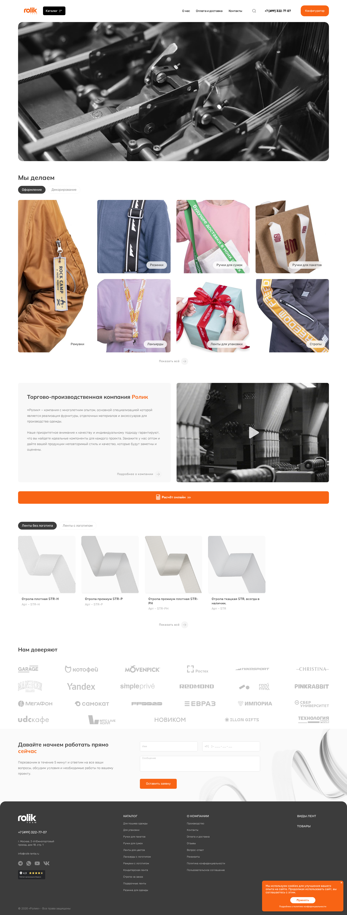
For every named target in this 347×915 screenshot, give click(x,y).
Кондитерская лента (135, 870)
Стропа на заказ (133, 876)
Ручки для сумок (133, 843)
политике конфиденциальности (309, 906)
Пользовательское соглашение (206, 870)
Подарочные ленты (134, 883)
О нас (186, 11)
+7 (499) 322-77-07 (278, 11)
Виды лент (306, 816)
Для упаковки (131, 830)
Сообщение (149, 758)
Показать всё (169, 361)
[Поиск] (254, 11)
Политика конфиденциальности (206, 863)
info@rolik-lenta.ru (28, 853)
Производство (195, 823)
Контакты (235, 11)
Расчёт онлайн (173, 497)
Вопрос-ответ (195, 850)
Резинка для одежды (135, 890)
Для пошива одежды (135, 823)
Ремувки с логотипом (136, 863)
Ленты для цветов (134, 850)
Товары (304, 826)
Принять (303, 900)
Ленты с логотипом (78, 526)
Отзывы (191, 843)
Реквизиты (193, 856)
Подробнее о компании (135, 474)
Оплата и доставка (209, 11)
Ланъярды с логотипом (137, 856)
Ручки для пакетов (134, 836)
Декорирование (64, 190)
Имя (144, 746)
